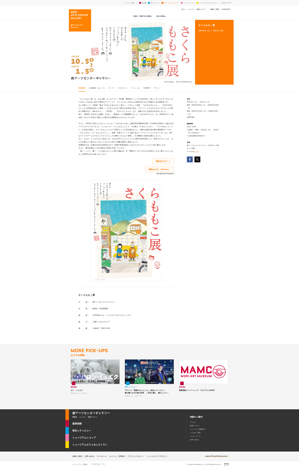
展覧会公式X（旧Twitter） (159, 169)
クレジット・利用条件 (117, 456)
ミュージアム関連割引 (197, 429)
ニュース (191, 9)
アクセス (193, 422)
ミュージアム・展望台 (129, 3)
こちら (196, 151)
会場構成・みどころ (97, 88)
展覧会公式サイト (163, 161)
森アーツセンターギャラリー (171, 3)
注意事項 (146, 88)
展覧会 (183, 9)
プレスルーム (102, 456)
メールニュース (195, 436)
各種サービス (194, 426)
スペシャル (135, 88)
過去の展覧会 (161, 16)
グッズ (111, 88)
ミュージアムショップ (189, 3)
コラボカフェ (122, 88)
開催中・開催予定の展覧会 (142, 16)
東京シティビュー (155, 3)
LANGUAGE (226, 9)
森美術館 (144, 3)
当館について (200, 9)
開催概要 (81, 88)
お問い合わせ (194, 440)
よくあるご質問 (195, 433)
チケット (157, 88)
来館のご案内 (214, 9)
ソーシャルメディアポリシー (156, 456)
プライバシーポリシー (136, 456)
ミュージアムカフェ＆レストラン (208, 3)
